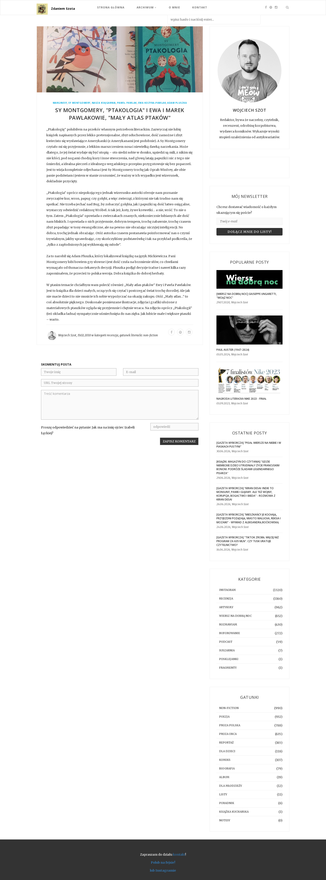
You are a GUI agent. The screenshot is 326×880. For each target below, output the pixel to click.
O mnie (174, 7)
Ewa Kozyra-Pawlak (152, 103)
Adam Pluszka (177, 103)
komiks (224, 759)
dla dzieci (227, 751)
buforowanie (229, 633)
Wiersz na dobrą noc (235, 615)
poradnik (226, 803)
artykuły (226, 607)
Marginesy (60, 103)
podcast (225, 641)
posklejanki (228, 659)
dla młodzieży (230, 785)
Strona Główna (110, 7)
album (224, 777)
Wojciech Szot (67, 335)
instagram (227, 590)
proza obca (228, 734)
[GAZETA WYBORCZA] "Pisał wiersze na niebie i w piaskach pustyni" (248, 444)
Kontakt (199, 7)
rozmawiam (228, 624)
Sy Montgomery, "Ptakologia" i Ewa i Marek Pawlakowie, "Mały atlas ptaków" (119, 113)
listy (223, 794)
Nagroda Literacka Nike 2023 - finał (241, 399)
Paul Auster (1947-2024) (232, 350)
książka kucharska (234, 811)
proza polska (229, 725)
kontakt (179, 855)
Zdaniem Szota (63, 8)
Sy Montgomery (79, 103)
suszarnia (227, 650)
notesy (224, 820)
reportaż (226, 742)
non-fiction (150, 335)
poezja (224, 716)
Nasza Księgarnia (104, 103)
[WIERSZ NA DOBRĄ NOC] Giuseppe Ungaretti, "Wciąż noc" (246, 296)
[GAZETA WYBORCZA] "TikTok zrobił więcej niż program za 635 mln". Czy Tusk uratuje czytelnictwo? (247, 541)
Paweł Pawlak (127, 103)
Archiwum (146, 7)
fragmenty (228, 667)
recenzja (112, 335)
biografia (227, 768)
